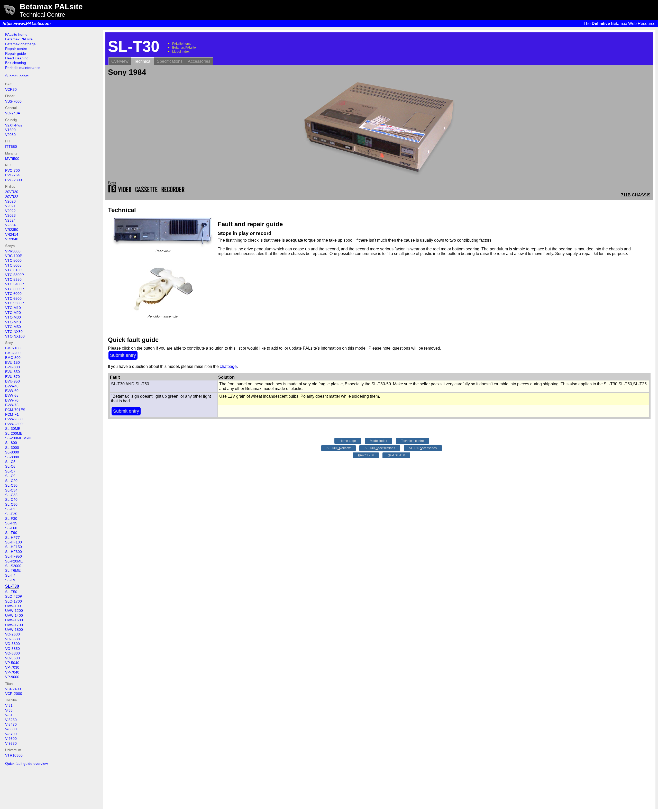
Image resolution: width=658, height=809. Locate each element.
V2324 (10, 220)
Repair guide (15, 53)
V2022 (10, 211)
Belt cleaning (15, 63)
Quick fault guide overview (26, 763)
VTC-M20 (13, 313)
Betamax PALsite (19, 39)
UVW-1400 (14, 615)
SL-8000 (12, 452)
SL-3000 (12, 448)
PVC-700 (12, 170)
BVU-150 (12, 362)
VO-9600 (12, 658)
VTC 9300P (14, 303)
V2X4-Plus (13, 125)
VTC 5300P (14, 275)
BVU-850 (12, 372)
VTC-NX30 (14, 332)
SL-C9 (10, 476)
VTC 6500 (13, 298)
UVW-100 (13, 606)
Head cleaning (17, 58)
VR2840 (11, 239)
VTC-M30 (13, 317)
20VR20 (11, 192)
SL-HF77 (12, 537)
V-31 (9, 705)
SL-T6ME (13, 570)
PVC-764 (12, 175)
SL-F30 (11, 518)
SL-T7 (10, 575)
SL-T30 (12, 586)
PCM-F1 (12, 414)
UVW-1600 (14, 620)
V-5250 (11, 720)
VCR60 (11, 89)
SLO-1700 (13, 601)
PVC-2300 (13, 180)
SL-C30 (11, 485)
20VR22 (11, 197)
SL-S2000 (13, 566)
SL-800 (11, 443)
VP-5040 (12, 663)
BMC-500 (13, 358)
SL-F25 (11, 514)
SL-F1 (10, 509)
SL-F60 (11, 528)
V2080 (10, 135)
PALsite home (16, 34)
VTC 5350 (13, 279)
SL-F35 (11, 523)
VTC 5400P (14, 284)
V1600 (10, 130)
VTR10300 (14, 755)
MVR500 (12, 159)
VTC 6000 (13, 294)
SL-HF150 (13, 547)
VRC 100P (13, 256)
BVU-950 (12, 381)
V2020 (10, 201)
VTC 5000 (13, 260)
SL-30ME (12, 428)
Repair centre (16, 49)
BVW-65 (12, 395)
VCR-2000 (13, 694)
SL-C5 (10, 462)
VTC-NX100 (15, 336)
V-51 (9, 715)
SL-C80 (11, 504)
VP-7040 (12, 672)
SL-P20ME (14, 561)
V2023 (10, 215)
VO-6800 (12, 653)
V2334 (10, 225)
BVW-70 (12, 400)
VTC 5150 (13, 270)
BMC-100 (13, 348)
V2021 (10, 206)
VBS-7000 (13, 101)
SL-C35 (11, 495)
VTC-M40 (13, 322)
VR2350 (11, 230)
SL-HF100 (13, 542)
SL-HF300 (13, 552)
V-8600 (11, 729)
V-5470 (11, 724)
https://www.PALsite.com (27, 23)
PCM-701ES (15, 410)
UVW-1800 (14, 630)
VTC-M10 (13, 308)
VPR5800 (13, 251)
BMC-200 (13, 353)
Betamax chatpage (20, 44)
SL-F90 (11, 533)
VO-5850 (12, 649)
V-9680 (11, 743)
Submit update (17, 76)
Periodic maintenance (22, 68)
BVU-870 (12, 377)
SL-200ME (13, 433)
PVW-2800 (14, 424)
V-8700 (11, 734)
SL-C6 (10, 466)
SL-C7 (10, 471)
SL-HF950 (13, 556)
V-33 (9, 710)
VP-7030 (12, 667)
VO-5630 (12, 639)
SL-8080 (12, 457)
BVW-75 (12, 405)
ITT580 (11, 146)
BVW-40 (12, 386)
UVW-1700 (14, 625)
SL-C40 (11, 499)
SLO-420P (13, 596)
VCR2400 (13, 689)
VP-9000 (12, 677)
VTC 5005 (13, 265)
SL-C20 (11, 481)
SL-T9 (10, 580)
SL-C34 (11, 490)
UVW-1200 (14, 610)
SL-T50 (11, 592)
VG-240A (12, 113)
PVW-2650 (14, 419)
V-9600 (11, 739)
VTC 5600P (14, 289)
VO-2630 (12, 634)
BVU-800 (12, 367)
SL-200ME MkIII (18, 438)
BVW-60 (12, 391)
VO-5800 (12, 644)
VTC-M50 (13, 327)
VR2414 (11, 234)
